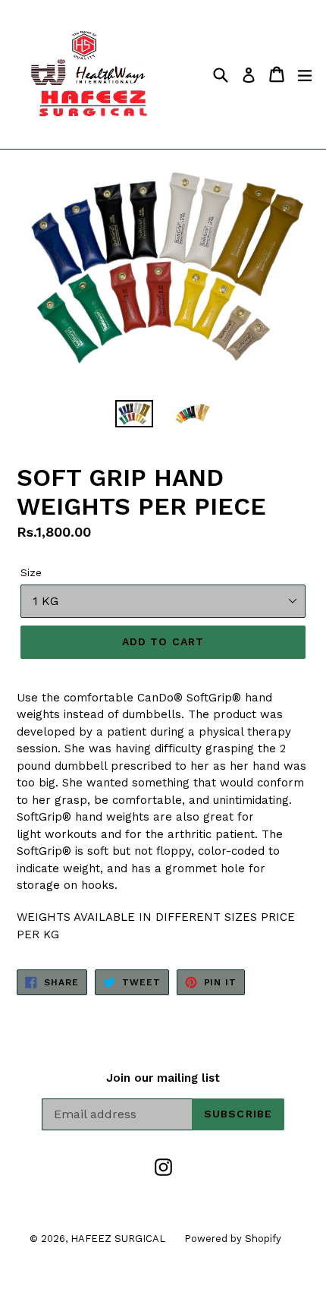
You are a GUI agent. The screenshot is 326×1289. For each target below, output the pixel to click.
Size (31, 572)
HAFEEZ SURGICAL (118, 1238)
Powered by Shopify (232, 1238)
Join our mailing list (163, 1078)
